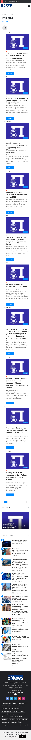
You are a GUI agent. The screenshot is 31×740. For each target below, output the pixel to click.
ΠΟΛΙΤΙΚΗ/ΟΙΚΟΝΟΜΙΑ (14, 708)
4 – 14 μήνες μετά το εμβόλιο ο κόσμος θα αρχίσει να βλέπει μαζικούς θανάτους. (20, 598)
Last (24, 502)
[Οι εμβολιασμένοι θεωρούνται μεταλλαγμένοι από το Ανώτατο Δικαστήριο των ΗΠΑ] (6, 647)
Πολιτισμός (11, 719)
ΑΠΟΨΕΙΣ (11, 716)
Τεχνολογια (24, 725)
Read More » (10, 73)
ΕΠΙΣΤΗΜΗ (4, 705)
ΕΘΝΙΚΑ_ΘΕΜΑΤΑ (23, 703)
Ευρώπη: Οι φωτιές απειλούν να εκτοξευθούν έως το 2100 (16, 195)
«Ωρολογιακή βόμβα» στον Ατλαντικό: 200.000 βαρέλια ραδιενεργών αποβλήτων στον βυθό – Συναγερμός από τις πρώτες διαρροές (17, 333)
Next (18, 502)
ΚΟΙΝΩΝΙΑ (4, 714)
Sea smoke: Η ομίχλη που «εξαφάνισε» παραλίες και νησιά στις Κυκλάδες (16, 430)
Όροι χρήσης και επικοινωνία (15, 692)
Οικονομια (4, 725)
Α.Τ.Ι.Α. (20, 722)
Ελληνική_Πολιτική (21, 714)
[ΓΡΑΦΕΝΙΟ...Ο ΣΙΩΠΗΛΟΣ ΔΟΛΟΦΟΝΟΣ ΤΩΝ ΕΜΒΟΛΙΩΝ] (6, 639)
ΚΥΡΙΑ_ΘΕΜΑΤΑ (18, 716)
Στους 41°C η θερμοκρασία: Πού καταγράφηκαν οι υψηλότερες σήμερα (17, 56)
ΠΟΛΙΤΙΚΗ (17, 725)
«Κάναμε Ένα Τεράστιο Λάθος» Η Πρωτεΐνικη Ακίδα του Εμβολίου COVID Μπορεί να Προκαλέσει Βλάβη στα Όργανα (20, 576)
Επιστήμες (4, 716)
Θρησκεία (21, 711)
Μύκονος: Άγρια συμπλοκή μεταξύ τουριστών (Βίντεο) (14, 526)
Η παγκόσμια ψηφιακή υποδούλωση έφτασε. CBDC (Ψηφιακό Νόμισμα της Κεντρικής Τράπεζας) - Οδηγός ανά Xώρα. (20, 552)
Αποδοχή (22, 737)
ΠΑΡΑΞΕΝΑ (24, 719)
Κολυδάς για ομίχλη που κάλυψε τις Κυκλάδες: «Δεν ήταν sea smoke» (17, 286)
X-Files (18, 719)
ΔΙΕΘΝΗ (15, 703)
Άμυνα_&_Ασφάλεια (6, 703)
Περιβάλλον (11, 714)
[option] (15, 520)
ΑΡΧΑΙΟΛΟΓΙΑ (14, 722)
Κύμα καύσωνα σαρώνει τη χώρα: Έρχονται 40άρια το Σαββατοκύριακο (17, 100)
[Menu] (29, 6)
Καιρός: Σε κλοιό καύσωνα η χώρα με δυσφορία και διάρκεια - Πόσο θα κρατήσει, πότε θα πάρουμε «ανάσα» (17, 383)
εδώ (14, 737)
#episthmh (5, 21)
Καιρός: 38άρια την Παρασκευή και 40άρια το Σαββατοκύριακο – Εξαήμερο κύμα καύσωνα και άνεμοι (16, 147)
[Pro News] (6, 5)
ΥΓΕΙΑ (10, 705)
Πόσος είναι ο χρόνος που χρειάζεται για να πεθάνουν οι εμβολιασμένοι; (20, 629)
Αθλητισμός (4, 719)
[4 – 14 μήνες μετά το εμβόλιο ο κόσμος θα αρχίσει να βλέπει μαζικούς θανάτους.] (6, 599)
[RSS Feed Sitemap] (15, 694)
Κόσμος (10, 725)
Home (5, 14)
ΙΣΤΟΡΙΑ (15, 711)
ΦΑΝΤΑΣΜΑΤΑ (5, 722)
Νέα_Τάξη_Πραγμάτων (19, 705)
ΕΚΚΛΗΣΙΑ (4, 708)
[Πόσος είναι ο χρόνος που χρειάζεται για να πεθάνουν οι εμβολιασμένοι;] (6, 630)
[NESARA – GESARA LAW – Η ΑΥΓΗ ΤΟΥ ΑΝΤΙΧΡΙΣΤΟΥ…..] (6, 543)
